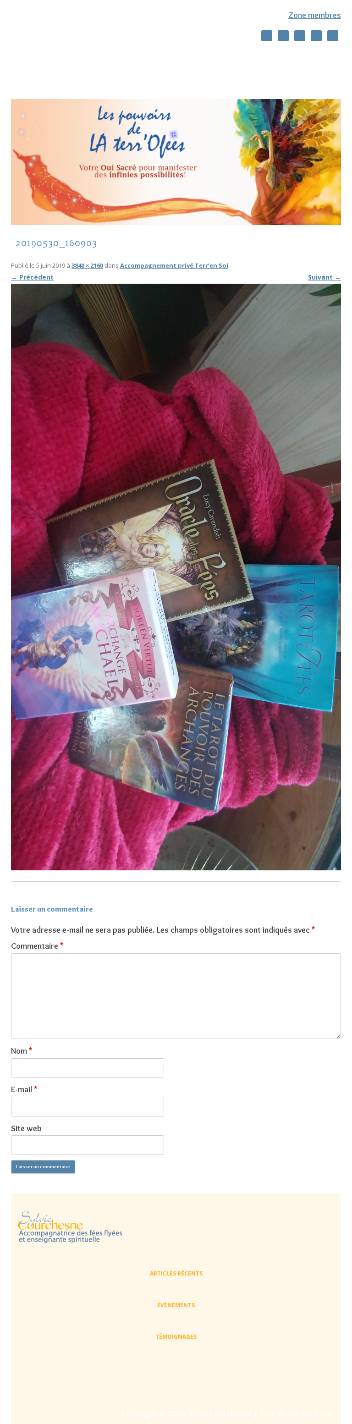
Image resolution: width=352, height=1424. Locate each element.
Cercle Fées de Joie (303, 57)
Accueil (38, 57)
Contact (236, 77)
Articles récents (176, 1273)
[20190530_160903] (176, 577)
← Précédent (32, 277)
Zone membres (314, 15)
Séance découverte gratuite (173, 57)
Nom (21, 1051)
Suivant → (324, 277)
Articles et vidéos (52, 77)
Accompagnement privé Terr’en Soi (174, 265)
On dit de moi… (90, 57)
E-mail (24, 1089)
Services (246, 57)
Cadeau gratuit (121, 77)
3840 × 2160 (87, 265)
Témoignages (184, 77)
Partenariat (318, 77)
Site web (26, 1128)
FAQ (274, 77)
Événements (176, 1305)
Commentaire (37, 946)
